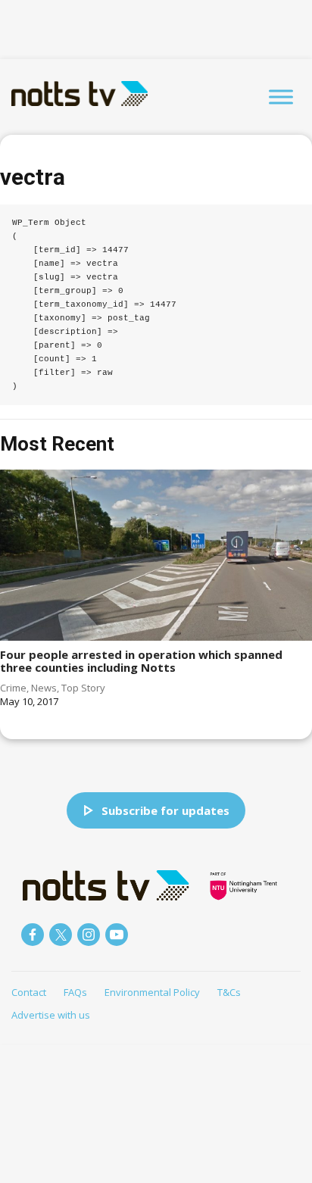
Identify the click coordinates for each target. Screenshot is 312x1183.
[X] (60, 934)
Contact (28, 992)
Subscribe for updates (165, 810)
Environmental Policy (152, 992)
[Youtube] (116, 934)
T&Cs (229, 992)
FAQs (75, 992)
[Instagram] (88, 934)
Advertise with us (50, 1015)
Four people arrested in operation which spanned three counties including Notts (141, 661)
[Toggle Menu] (281, 96)
